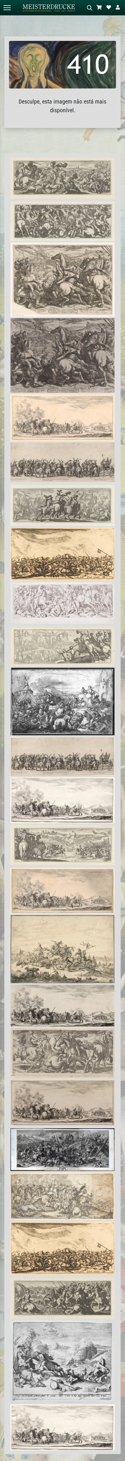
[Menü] (7, 8)
